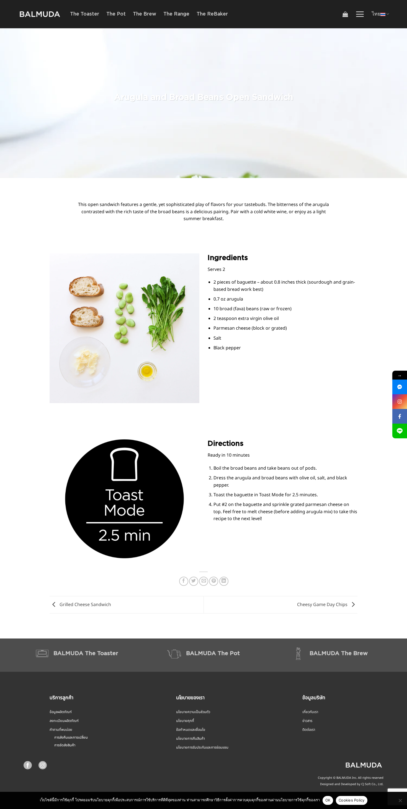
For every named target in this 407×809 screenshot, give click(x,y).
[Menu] (359, 14)
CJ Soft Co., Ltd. (372, 784)
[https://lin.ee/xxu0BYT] (399, 431)
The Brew (144, 14)
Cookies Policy (352, 800)
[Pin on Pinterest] (213, 581)
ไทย (376, 14)
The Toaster (84, 14)
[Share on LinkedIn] (223, 581)
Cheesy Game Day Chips (323, 604)
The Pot (116, 14)
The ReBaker (212, 14)
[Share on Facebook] (183, 581)
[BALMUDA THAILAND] (40, 14)
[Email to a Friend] (203, 581)
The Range (176, 14)
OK (328, 800)
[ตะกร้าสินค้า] (345, 14)
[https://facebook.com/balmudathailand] (399, 416)
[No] (400, 802)
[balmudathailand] (399, 387)
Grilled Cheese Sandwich (84, 604)
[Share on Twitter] (193, 581)
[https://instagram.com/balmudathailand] (399, 401)
